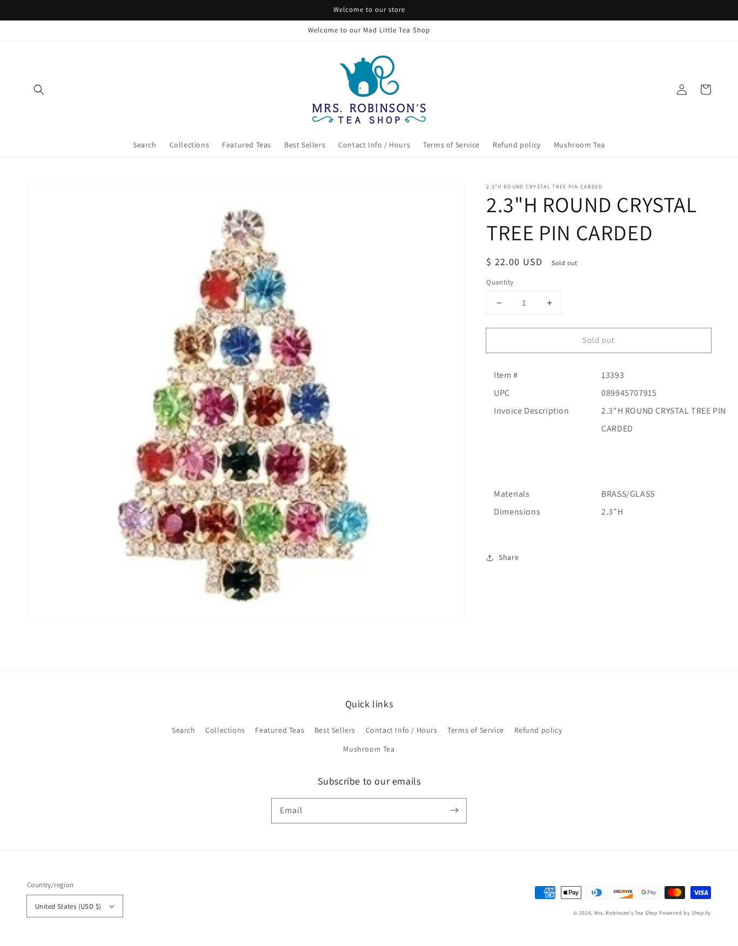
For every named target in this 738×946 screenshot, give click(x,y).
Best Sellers (334, 730)
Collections (225, 730)
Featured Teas (279, 730)
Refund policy (538, 730)
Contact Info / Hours (402, 730)
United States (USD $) (68, 906)
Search (184, 730)
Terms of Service (475, 730)
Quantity (499, 282)
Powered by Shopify (685, 912)
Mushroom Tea (368, 749)
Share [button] (509, 557)
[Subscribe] (454, 810)
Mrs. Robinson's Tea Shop (626, 912)
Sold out (598, 340)
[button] (39, 90)
